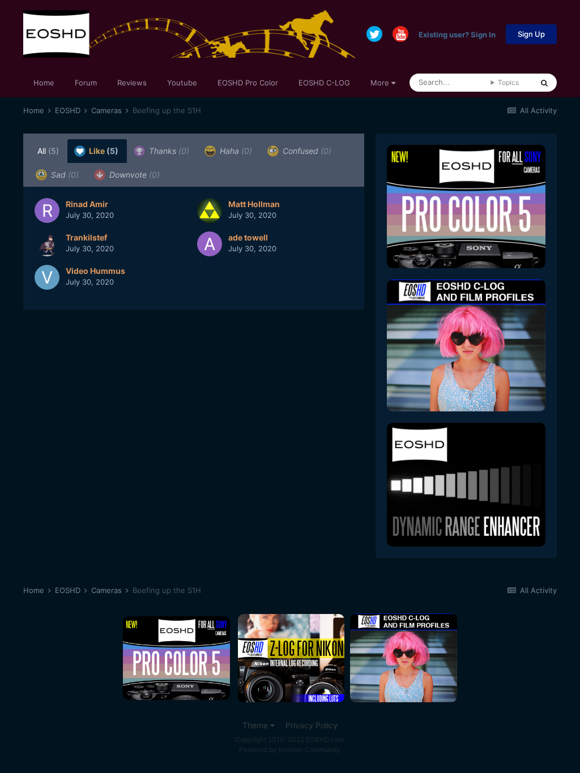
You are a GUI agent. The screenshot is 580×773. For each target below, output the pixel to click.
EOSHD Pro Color (248, 82)
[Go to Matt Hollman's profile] (209, 210)
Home (43, 82)
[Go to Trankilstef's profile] (47, 243)
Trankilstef (86, 237)
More (379, 82)
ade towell (248, 237)
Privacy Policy (311, 725)
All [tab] (48, 151)
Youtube (182, 82)
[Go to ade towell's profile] (209, 243)
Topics (508, 82)
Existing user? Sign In (457, 33)
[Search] (544, 83)
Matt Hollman (254, 204)
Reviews (132, 82)
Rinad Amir (87, 204)
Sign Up (531, 33)
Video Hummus (95, 271)
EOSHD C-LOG (324, 82)
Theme (256, 725)
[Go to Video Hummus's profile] (47, 277)
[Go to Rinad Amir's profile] (47, 210)
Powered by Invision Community (290, 749)
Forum (86, 82)
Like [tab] (102, 151)
